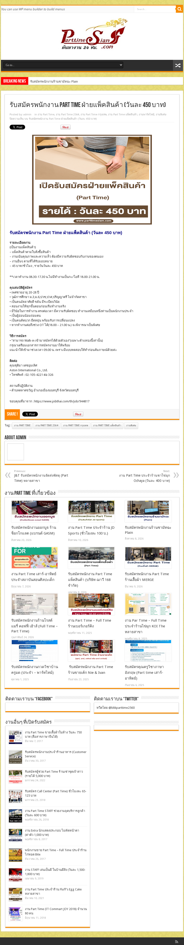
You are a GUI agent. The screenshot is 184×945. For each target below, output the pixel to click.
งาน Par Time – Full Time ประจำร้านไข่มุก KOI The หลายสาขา (146, 626)
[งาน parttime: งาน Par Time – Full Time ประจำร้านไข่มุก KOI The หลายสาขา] (148, 604)
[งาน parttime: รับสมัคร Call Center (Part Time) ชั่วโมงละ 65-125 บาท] (15, 796)
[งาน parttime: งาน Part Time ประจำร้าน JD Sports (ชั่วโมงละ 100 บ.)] (91, 511)
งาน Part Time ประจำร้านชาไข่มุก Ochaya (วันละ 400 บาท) (144, 476)
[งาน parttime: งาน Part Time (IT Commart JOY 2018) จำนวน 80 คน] (15, 914)
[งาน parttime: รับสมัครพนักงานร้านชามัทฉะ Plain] (148, 511)
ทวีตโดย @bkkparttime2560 (116, 707)
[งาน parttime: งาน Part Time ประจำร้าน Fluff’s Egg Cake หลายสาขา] (15, 894)
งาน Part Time (46, 114)
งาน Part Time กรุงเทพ (93, 114)
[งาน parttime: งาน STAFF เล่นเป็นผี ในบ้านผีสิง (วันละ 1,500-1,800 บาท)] (15, 874)
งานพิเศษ (161, 114)
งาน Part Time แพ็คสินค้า (122, 114)
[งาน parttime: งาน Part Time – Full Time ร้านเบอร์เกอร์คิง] (91, 604)
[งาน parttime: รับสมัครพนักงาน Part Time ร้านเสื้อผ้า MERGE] (148, 557)
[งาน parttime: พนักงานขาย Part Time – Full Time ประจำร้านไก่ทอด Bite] (15, 855)
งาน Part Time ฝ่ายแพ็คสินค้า (62, 232)
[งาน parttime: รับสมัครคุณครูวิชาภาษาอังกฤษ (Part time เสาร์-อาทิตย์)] (148, 650)
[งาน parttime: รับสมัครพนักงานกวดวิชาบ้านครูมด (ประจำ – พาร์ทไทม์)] (35, 650)
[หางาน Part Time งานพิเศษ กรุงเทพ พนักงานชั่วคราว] (92, 48)
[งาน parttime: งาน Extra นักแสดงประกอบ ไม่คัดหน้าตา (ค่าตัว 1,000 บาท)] (15, 835)
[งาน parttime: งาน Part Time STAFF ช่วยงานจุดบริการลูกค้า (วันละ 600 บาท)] (15, 815)
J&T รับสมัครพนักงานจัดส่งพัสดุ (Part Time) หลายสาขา (41, 476)
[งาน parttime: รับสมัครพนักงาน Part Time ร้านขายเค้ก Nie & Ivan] (91, 650)
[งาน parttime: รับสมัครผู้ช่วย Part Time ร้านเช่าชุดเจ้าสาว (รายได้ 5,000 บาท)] (15, 776)
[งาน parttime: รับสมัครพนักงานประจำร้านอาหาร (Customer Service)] (15, 757)
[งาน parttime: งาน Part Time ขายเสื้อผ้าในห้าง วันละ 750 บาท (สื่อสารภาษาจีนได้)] (15, 737)
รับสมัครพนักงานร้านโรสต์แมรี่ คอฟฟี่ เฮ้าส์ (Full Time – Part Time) (34, 625)
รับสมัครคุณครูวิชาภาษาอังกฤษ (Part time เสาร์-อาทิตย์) (144, 673)
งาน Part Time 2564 (67, 114)
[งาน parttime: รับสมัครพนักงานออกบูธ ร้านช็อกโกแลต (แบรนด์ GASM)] (35, 511)
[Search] (179, 9)
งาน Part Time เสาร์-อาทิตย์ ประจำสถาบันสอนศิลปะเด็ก (67, 81)
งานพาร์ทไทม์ (146, 114)
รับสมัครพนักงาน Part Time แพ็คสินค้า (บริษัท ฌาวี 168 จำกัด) (90, 580)
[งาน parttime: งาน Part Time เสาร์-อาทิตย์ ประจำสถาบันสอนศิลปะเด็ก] (35, 557)
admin (27, 114)
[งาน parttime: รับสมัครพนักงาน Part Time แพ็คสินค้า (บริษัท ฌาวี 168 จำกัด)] (91, 557)
